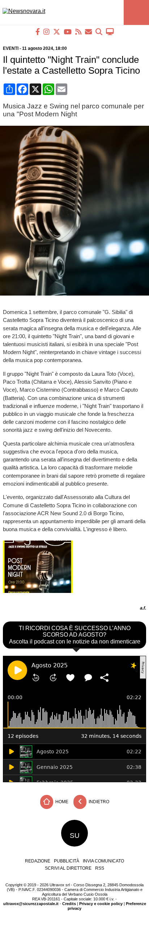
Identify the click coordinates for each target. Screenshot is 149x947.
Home (61, 801)
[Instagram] (46, 32)
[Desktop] (110, 32)
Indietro (98, 801)
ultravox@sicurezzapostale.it (31, 903)
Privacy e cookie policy (101, 903)
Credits (69, 903)
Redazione (37, 861)
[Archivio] (98, 32)
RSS (99, 868)
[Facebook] (37, 32)
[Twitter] (56, 32)
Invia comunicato (103, 861)
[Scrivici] (88, 32)
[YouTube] (68, 32)
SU (75, 835)
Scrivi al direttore (68, 868)
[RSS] (78, 32)
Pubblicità (66, 861)
